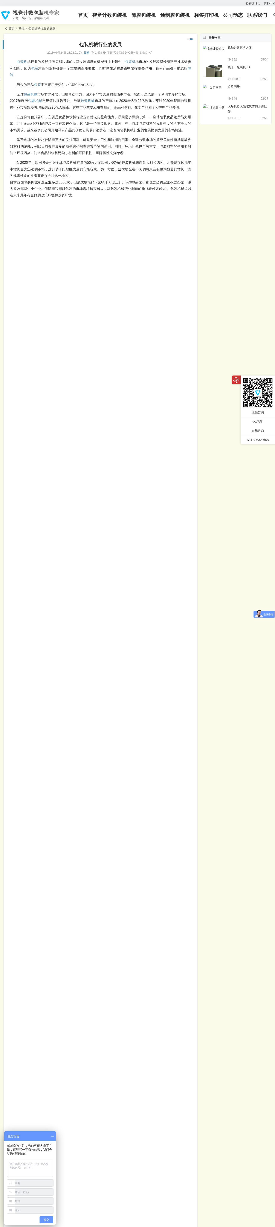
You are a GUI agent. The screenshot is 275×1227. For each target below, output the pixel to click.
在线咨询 (258, 430)
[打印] (104, 52)
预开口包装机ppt (239, 67)
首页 (83, 15)
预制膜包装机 (175, 15)
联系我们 (257, 15)
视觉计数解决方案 (240, 47)
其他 (21, 28)
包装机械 (30, 94)
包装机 (22, 62)
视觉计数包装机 (109, 15)
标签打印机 (206, 15)
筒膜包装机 (143, 15)
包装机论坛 (252, 3)
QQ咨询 (257, 421)
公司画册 (234, 86)
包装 (34, 68)
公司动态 (233, 15)
